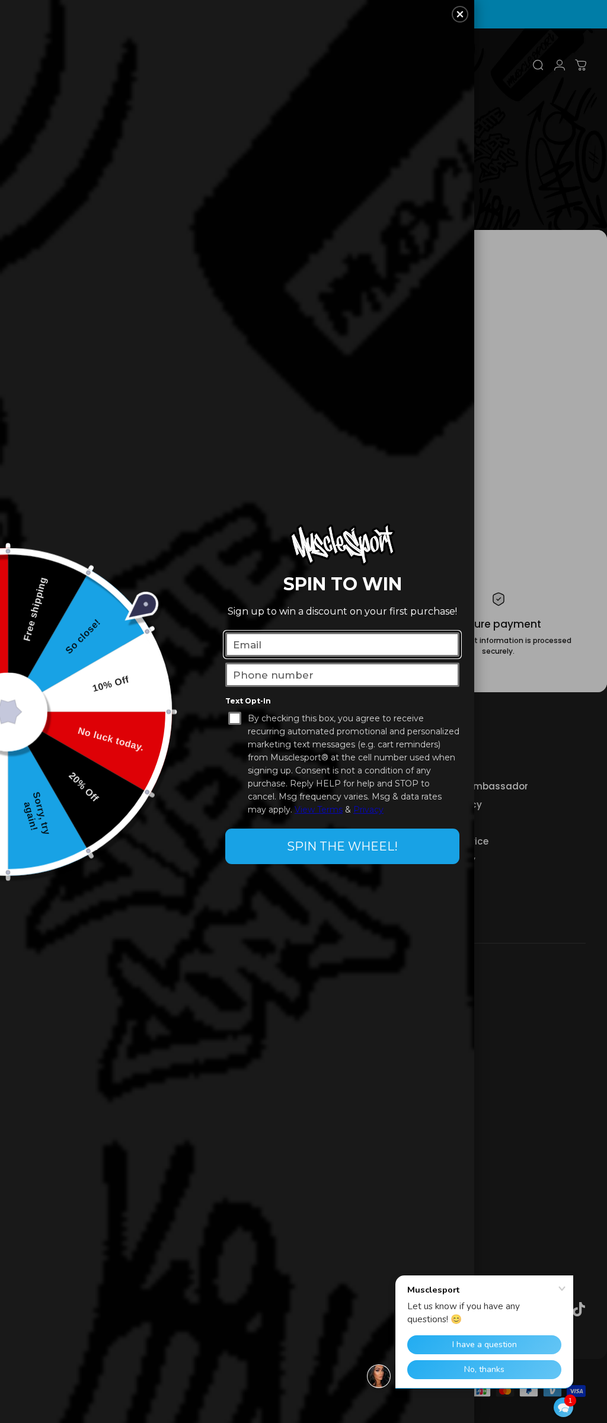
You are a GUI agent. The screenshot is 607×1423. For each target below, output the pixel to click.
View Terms (319, 809)
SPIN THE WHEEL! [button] (342, 846)
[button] (563, 1407)
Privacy (368, 809)
